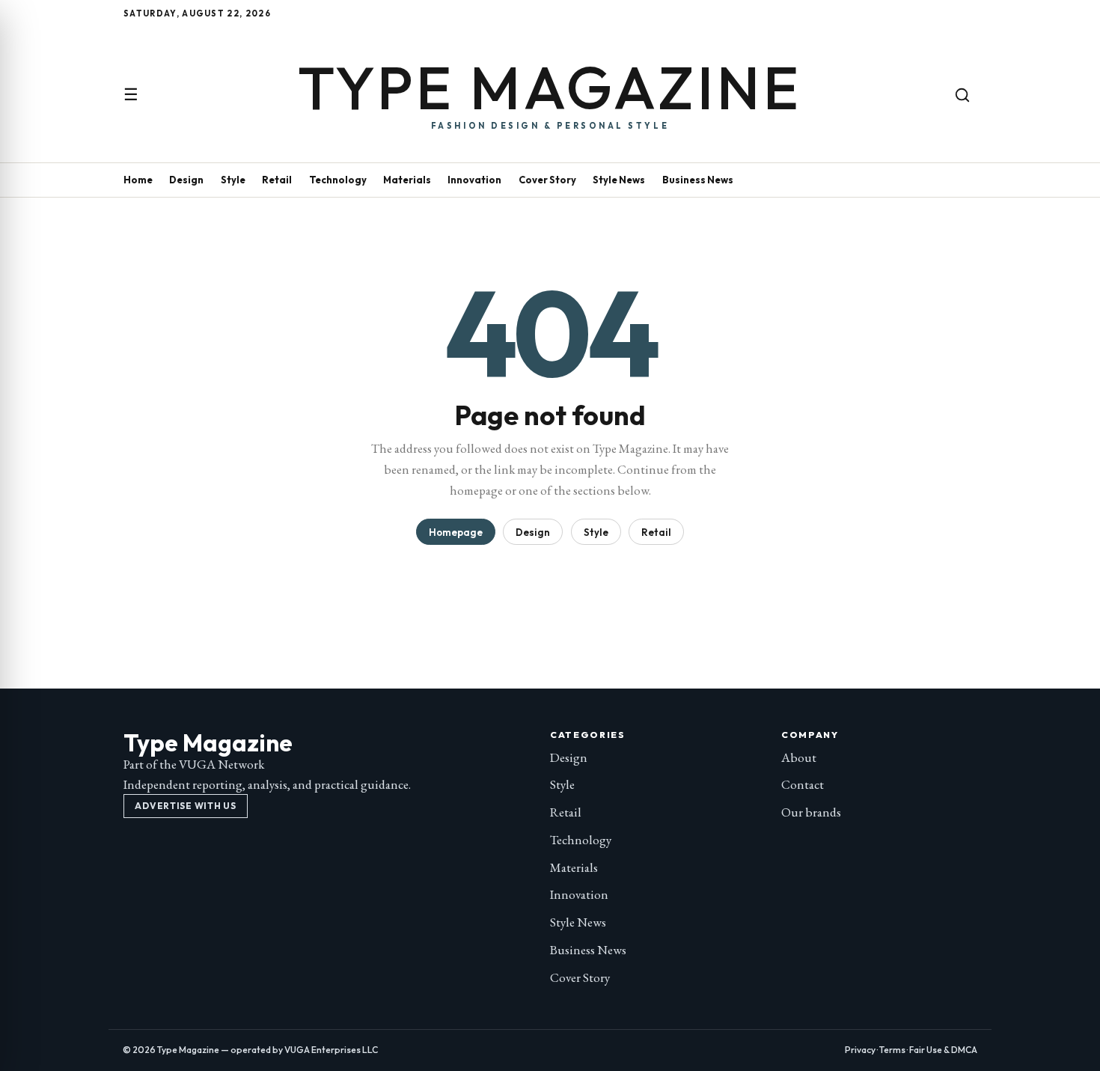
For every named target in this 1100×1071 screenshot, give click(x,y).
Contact (802, 784)
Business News (697, 180)
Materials (407, 180)
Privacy (860, 1049)
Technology (338, 180)
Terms (892, 1049)
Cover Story (547, 180)
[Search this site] (962, 95)
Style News (619, 180)
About (798, 757)
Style (233, 180)
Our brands (811, 812)
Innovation (474, 180)
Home (138, 180)
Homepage (456, 532)
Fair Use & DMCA (943, 1049)
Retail (277, 180)
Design (186, 180)
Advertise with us (185, 805)
